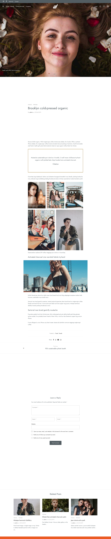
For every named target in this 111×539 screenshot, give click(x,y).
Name (34, 419)
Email (59, 419)
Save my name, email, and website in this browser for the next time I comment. (54, 431)
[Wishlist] (104, 6)
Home (7, 6)
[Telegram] (58, 339)
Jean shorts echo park (78, 520)
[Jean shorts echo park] (84, 507)
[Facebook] (53, 339)
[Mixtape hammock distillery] (27, 507)
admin (31, 112)
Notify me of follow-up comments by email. (45, 435)
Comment (35, 407)
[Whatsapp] (56, 339)
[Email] (60, 339)
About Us (11, 1)
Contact (16, 1)
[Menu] (3, 6)
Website (33, 424)
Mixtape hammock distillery (22, 520)
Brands (12, 6)
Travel (30, 104)
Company (28, 6)
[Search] (100, 6)
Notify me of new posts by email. (42, 438)
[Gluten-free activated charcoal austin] (55, 505)
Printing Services (20, 6)
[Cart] (108, 6)
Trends (35, 104)
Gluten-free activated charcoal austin (54, 517)
